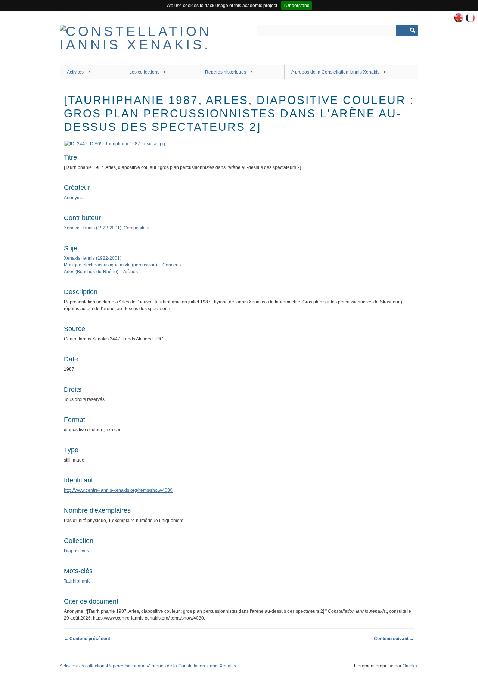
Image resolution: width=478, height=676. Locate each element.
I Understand (296, 5)
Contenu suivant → (394, 638)
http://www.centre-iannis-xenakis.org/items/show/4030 (118, 490)
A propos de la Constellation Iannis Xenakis (335, 72)
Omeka (410, 666)
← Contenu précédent (87, 638)
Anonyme (73, 197)
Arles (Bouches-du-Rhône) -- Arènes (101, 271)
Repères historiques (225, 72)
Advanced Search (401, 30)
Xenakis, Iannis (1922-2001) (92, 258)
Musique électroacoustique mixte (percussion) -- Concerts (122, 265)
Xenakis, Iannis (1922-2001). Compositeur (107, 228)
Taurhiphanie (77, 581)
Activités (75, 72)
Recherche (412, 30)
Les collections (144, 72)
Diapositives (76, 550)
